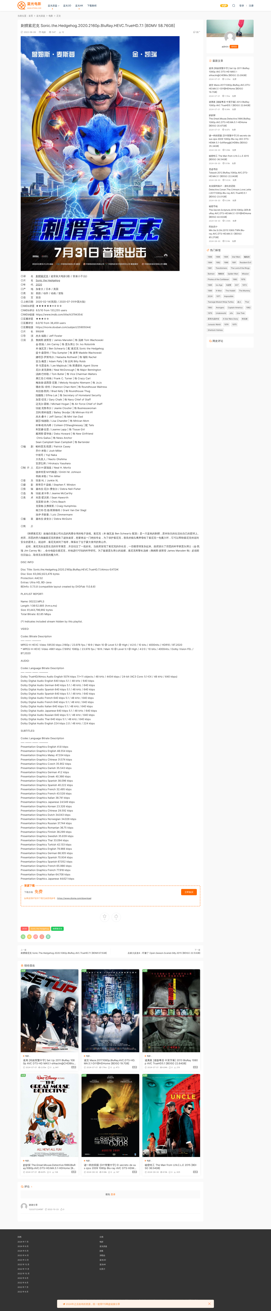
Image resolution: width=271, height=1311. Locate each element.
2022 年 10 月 (23, 1273)
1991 (234, 262)
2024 (210, 296)
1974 (226, 324)
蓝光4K (79, 5)
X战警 (228, 285)
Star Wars (236, 257)
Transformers (221, 268)
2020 (39, 284)
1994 (226, 257)
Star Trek (241, 313)
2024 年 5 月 (23, 1251)
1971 (218, 296)
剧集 (101, 1251)
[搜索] (233, 5)
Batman (211, 274)
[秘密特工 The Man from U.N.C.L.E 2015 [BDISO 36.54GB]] (171, 1115)
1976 (243, 279)
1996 (210, 257)
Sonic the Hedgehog (48, 280)
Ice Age (219, 285)
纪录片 (102, 1269)
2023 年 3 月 (23, 1260)
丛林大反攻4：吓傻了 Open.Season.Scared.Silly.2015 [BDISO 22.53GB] (164, 953)
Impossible (228, 296)
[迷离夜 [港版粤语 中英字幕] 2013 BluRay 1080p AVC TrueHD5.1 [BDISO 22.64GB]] (171, 1010)
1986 (226, 262)
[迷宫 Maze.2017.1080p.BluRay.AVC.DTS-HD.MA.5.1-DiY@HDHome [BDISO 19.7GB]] (110, 1010)
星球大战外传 (213, 319)
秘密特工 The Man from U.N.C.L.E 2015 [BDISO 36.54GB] (170, 1166)
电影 (44, 32)
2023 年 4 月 (23, 1255)
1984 (210, 262)
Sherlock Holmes (215, 330)
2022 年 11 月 (23, 1269)
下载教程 (92, 5)
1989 (210, 290)
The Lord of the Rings (240, 268)
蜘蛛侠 (221, 274)
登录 (113, 1194)
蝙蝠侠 (247, 257)
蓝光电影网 (29, 5)
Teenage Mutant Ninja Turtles (221, 302)
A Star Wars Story (230, 319)
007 (237, 285)
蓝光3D (67, 5)
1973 (244, 285)
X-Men (219, 290)
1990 (235, 279)
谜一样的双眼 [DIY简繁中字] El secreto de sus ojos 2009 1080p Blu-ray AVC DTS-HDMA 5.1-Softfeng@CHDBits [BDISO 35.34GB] (110, 1166)
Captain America (235, 307)
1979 (210, 313)
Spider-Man (233, 274)
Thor (247, 302)
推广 (198, 32)
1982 (218, 262)
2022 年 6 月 (23, 1291)
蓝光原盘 (52, 5)
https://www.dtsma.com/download (74, 898)
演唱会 (102, 1255)
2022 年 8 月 (23, 1282)
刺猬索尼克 (42, 276)
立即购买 (189, 892)
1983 (210, 307)
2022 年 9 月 (23, 1278)
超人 (239, 302)
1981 (210, 268)
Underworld (221, 313)
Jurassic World (214, 324)
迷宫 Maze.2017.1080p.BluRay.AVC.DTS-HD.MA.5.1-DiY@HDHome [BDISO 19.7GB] (109, 1062)
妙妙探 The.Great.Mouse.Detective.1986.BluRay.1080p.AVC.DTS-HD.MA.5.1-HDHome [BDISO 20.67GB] (49, 1166)
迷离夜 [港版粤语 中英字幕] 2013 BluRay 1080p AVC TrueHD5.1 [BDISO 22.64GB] (171, 1062)
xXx (231, 313)
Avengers (220, 307)
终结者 (244, 319)
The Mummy (244, 290)
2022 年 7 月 (23, 1287)
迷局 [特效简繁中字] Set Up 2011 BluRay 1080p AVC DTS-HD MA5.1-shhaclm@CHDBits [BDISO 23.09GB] (49, 1062)
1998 (218, 257)
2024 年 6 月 (23, 1246)
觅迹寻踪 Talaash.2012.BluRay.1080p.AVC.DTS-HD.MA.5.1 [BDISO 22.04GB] (228, 173)
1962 (248, 307)
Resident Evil (245, 262)
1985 (210, 285)
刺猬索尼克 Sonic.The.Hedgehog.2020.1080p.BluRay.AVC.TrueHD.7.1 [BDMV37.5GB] (64, 953)
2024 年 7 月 (23, 1242)
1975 (234, 324)
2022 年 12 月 (23, 1264)
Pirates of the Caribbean (218, 279)
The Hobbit (230, 290)
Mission (245, 274)
